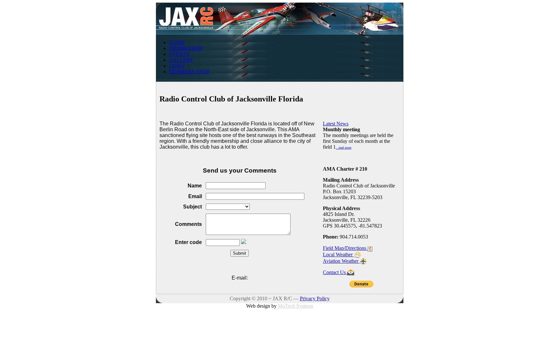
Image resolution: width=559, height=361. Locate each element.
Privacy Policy (315, 298)
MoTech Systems (295, 306)
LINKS (176, 66)
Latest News (335, 123)
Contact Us (335, 272)
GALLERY (181, 60)
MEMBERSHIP (186, 48)
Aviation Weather (341, 261)
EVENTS (179, 54)
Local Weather (338, 254)
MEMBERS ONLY (189, 71)
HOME (176, 42)
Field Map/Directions (345, 248)
